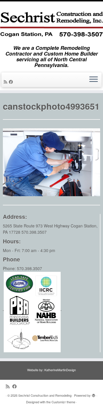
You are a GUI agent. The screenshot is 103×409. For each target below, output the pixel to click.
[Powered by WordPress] (94, 394)
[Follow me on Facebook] (12, 81)
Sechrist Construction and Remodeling (45, 395)
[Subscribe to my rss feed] (6, 81)
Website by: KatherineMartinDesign (51, 369)
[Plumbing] (51, 161)
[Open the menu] (93, 80)
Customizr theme (63, 402)
